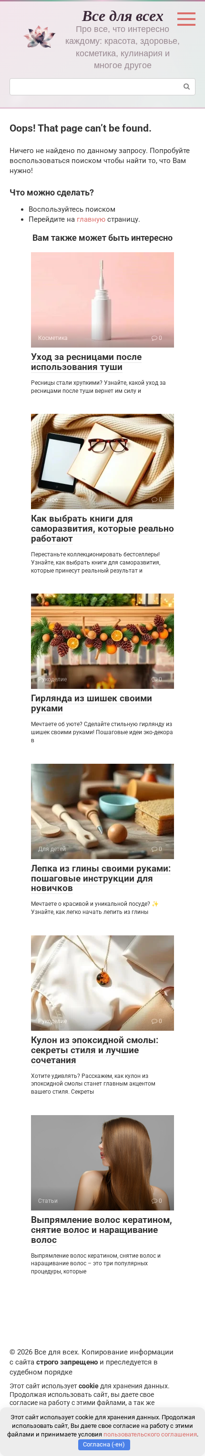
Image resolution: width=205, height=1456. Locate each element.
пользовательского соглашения (150, 1434)
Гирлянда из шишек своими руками (91, 703)
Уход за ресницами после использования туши (86, 361)
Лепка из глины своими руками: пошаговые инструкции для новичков (101, 878)
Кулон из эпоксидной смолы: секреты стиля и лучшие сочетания (94, 1050)
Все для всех (123, 15)
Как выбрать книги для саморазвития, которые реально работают (102, 528)
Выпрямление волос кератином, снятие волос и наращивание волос (101, 1229)
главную (91, 219)
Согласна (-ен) (104, 1444)
